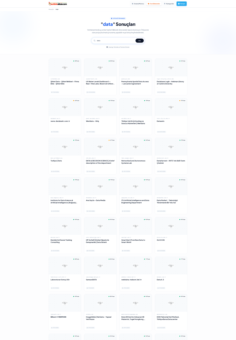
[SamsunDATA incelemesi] (100, 274)
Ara (139, 40)
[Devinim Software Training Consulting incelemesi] (65, 235)
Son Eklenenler (155, 4)
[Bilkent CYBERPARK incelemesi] (65, 312)
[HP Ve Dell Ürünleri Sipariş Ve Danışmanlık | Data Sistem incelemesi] (100, 235)
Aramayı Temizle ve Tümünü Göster (119, 47)
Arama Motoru (139, 4)
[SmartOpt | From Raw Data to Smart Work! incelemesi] (136, 235)
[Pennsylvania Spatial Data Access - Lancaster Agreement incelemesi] (136, 77)
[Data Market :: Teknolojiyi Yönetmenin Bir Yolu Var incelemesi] (171, 196)
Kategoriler (170, 4)
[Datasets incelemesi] (171, 116)
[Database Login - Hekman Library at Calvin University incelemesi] (171, 77)
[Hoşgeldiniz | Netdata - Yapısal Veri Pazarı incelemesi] (100, 312)
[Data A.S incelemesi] (171, 274)
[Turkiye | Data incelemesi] (65, 156)
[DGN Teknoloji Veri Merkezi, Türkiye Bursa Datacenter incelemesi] (171, 312)
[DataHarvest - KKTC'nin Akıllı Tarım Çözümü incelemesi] (171, 156)
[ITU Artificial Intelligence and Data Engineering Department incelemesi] (136, 196)
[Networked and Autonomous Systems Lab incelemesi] (136, 156)
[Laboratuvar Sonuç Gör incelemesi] (65, 274)
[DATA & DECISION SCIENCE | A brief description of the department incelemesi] (100, 156)
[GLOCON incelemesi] (171, 235)
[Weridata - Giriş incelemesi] (100, 116)
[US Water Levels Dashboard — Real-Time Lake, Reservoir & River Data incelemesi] (100, 77)
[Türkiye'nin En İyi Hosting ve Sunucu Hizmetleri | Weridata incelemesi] (136, 116)
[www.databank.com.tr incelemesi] (65, 116)
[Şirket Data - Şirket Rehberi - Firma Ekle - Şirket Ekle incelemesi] (65, 77)
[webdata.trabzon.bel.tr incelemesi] (136, 274)
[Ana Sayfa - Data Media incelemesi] (100, 196)
